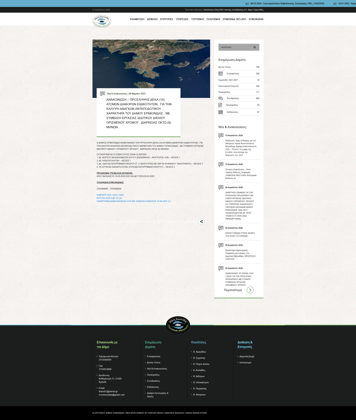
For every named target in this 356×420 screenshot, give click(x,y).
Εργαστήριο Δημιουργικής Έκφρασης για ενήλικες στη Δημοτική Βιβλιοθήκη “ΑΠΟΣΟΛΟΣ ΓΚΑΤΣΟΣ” (240, 254)
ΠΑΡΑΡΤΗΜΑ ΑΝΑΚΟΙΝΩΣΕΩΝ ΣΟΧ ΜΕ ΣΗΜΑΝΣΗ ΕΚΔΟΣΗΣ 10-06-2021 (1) (133, 201)
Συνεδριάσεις (243, 98)
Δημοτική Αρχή (247, 356)
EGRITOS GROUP (155, 413)
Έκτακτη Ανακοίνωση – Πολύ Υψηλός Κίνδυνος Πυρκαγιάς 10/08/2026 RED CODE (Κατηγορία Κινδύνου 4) (240, 173)
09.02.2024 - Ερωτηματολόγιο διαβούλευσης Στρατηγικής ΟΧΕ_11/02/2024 (255, 3)
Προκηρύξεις (238, 92)
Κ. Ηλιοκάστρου (201, 382)
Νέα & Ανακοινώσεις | (117, 93)
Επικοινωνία (256, 19)
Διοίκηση (152, 19)
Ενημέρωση (137, 19)
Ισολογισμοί (245, 362)
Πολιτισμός (213, 19)
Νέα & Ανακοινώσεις (157, 368)
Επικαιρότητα (243, 73)
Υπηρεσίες (182, 19)
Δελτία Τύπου (238, 67)
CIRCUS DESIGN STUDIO (196, 413)
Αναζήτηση (226, 47)
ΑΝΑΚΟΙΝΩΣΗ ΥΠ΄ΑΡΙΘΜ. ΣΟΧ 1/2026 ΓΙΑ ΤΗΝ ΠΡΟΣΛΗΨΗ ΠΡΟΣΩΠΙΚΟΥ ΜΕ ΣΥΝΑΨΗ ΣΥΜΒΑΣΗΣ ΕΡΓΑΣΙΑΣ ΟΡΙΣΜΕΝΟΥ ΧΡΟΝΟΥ (239, 279)
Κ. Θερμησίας (200, 388)
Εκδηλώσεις (243, 112)
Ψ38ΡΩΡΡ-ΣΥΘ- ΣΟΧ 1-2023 (110, 195)
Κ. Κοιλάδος (199, 370)
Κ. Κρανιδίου (199, 352)
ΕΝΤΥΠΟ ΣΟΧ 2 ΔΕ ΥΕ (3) (109, 198)
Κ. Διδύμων (199, 376)
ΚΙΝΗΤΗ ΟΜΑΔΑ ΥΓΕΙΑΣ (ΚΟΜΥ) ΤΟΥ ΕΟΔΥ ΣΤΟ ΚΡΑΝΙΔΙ (240, 234)
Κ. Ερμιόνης (199, 358)
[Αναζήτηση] (255, 47)
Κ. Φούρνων (199, 394)
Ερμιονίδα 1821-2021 (234, 19)
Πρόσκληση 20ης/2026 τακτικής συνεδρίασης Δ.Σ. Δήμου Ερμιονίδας (233, 10)
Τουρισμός (197, 19)
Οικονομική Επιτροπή (238, 86)
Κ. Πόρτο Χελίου (201, 364)
